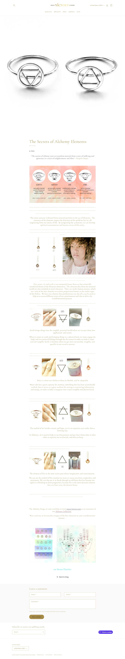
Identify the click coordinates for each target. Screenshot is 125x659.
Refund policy (40, 654)
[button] (14, 5)
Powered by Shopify (30, 654)
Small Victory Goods (21, 654)
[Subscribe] (43, 632)
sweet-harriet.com (74, 509)
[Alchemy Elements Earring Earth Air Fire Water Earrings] (62, 544)
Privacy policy (48, 654)
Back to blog (64, 577)
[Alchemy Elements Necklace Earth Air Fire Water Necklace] (62, 255)
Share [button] (32, 151)
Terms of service (58, 654)
